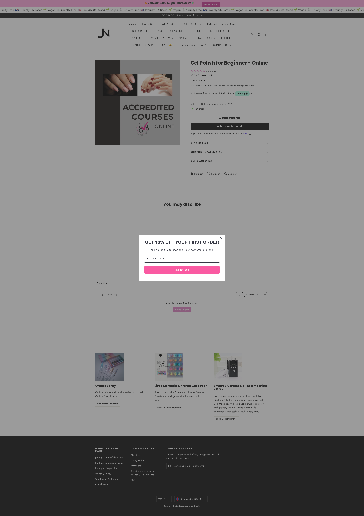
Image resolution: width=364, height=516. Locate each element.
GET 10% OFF (182, 270)
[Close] (221, 238)
